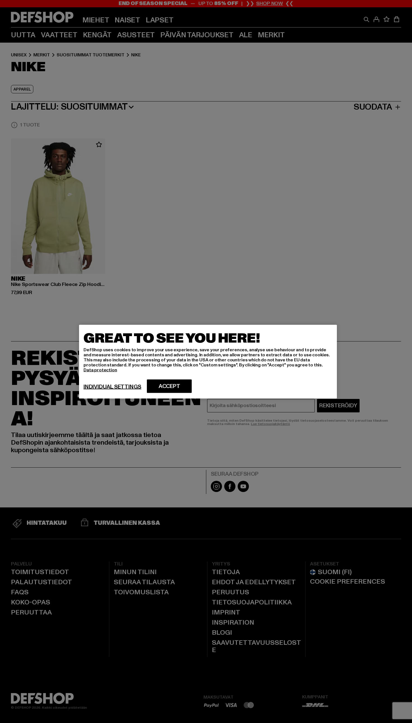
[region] (208, 361)
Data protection (100, 370)
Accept (169, 386)
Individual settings (112, 386)
